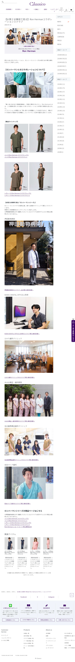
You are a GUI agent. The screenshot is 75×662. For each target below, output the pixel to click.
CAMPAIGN (60, 37)
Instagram (51, 597)
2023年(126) (61, 95)
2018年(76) (60, 114)
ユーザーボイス (50, 648)
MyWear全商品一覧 (28, 643)
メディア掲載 (67, 645)
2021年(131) (61, 103)
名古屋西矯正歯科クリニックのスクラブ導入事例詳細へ (22, 460)
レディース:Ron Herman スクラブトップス (18, 193)
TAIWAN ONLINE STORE (7, 655)
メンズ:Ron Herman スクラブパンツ (16, 157)
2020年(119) (61, 107)
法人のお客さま (68, 633)
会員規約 (66, 643)
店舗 (47, 635)
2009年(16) (60, 148)
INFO (59, 29)
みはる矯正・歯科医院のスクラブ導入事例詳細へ (20, 421)
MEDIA (59, 44)
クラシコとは (49, 645)
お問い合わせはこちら (65, 620)
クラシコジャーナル (51, 638)
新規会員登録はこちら (46, 620)
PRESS (59, 40)
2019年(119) (61, 110)
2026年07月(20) (62, 58)
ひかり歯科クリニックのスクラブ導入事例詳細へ (20, 377)
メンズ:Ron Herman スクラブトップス (17, 155)
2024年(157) (61, 92)
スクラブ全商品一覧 (29, 638)
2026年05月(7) (61, 66)
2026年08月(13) (62, 55)
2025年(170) (61, 88)
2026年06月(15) (62, 62)
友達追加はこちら (10, 620)
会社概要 (48, 633)
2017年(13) (60, 118)
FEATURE (60, 25)
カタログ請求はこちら (28, 619)
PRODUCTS (61, 33)
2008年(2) (60, 152)
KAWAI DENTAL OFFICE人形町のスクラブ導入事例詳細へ (22, 334)
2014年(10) (60, 129)
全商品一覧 (26, 633)
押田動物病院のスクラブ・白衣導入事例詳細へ (19, 290)
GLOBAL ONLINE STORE (21, 655)
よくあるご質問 (5, 640)
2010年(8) (60, 144)
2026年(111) (61, 84)
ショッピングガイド (6, 638)
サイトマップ (4, 635)
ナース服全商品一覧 (28, 641)
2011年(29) (60, 141)
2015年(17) (60, 126)
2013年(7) (60, 133)
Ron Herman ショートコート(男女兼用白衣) (18, 527)
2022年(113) (61, 99)
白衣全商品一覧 (27, 635)
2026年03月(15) (62, 74)
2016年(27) (60, 122)
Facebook (24, 597)
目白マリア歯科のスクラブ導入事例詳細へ (18, 503)
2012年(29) (60, 137)
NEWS (59, 21)
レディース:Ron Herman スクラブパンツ (17, 195)
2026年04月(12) (62, 70)
